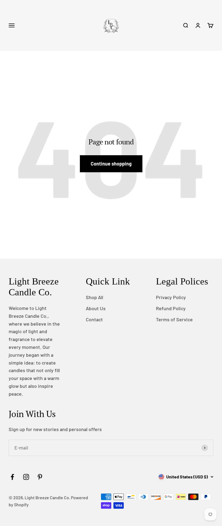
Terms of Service (174, 319)
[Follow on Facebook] (12, 477)
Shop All (94, 297)
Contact (94, 319)
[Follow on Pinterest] (40, 477)
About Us (96, 308)
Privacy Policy (171, 297)
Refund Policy (171, 308)
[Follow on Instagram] (26, 477)
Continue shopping (111, 164)
